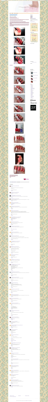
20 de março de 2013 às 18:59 (14, 321)
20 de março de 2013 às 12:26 (17, 259)
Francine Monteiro (12, 264)
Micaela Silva (12, 385)
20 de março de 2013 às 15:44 (16, 310)
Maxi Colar (32, 93)
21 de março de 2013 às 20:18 (15, 374)
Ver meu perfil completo (32, 21)
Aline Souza (12, 192)
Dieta (31, 89)
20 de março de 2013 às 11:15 (15, 254)
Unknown (12, 202)
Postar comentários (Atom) (13, 396)
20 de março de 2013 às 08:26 (16, 192)
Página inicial (19, 395)
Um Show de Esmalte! (13, 195)
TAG (31, 97)
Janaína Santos (12, 259)
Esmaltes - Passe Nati (35, 72)
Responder (12, 190)
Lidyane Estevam (12, 347)
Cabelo (31, 85)
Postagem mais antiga (27, 395)
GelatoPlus (27, 400)
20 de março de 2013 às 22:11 (15, 329)
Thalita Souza (12, 310)
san (11, 321)
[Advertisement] (32, 120)
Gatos (31, 91)
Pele (31, 95)
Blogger (31, 400)
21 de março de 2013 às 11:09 (15, 365)
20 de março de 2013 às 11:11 (16, 246)
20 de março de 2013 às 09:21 (15, 202)
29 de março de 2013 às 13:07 (16, 385)
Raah (11, 282)
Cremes (31, 87)
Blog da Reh (12, 246)
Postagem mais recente (12, 395)
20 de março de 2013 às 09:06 (18, 195)
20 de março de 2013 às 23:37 (17, 347)
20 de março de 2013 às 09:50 (15, 210)
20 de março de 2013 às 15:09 (15, 294)
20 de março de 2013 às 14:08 (15, 282)
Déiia (11, 329)
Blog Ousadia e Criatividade (13, 340)
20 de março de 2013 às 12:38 (17, 264)
